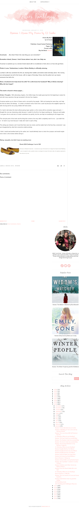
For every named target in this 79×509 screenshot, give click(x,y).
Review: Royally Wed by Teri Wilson (64, 449)
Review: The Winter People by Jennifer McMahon (65, 366)
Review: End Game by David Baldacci (65, 456)
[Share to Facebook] (58, 166)
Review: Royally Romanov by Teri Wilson (66, 450)
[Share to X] (61, 166)
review (17, 165)
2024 (55, 393)
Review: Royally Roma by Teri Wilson (65, 452)
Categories (44, 2)
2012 (55, 495)
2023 (55, 395)
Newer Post (3, 221)
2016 (55, 487)
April (57, 420)
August (58, 413)
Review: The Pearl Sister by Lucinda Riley (66, 438)
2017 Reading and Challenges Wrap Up (66, 484)
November (59, 407)
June (57, 417)
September (59, 411)
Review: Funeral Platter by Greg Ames (65, 454)
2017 (55, 485)
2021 (55, 398)
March (57, 422)
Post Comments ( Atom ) (14, 224)
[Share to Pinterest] (64, 166)
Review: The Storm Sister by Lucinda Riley (66, 442)
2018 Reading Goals (60, 482)
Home (32, 221)
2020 (55, 400)
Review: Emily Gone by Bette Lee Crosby (65, 335)
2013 (55, 493)
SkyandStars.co (45, 506)
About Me (33, 2)
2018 (55, 404)
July (57, 415)
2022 (55, 397)
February (58, 424)
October (58, 409)
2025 (55, 391)
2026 (55, 389)
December (59, 406)
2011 (55, 496)
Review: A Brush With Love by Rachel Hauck (66, 460)
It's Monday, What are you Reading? (65, 436)
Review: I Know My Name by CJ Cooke (65, 428)
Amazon (49, 50)
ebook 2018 (10, 165)
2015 (55, 489)
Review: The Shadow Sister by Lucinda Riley (67, 440)
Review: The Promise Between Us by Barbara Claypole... (65, 444)
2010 (55, 498)
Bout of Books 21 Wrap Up (62, 458)
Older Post (62, 221)
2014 (55, 491)
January (57, 426)
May (57, 418)
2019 (55, 402)
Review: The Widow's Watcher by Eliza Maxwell (65, 304)
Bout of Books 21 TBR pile (62, 473)
